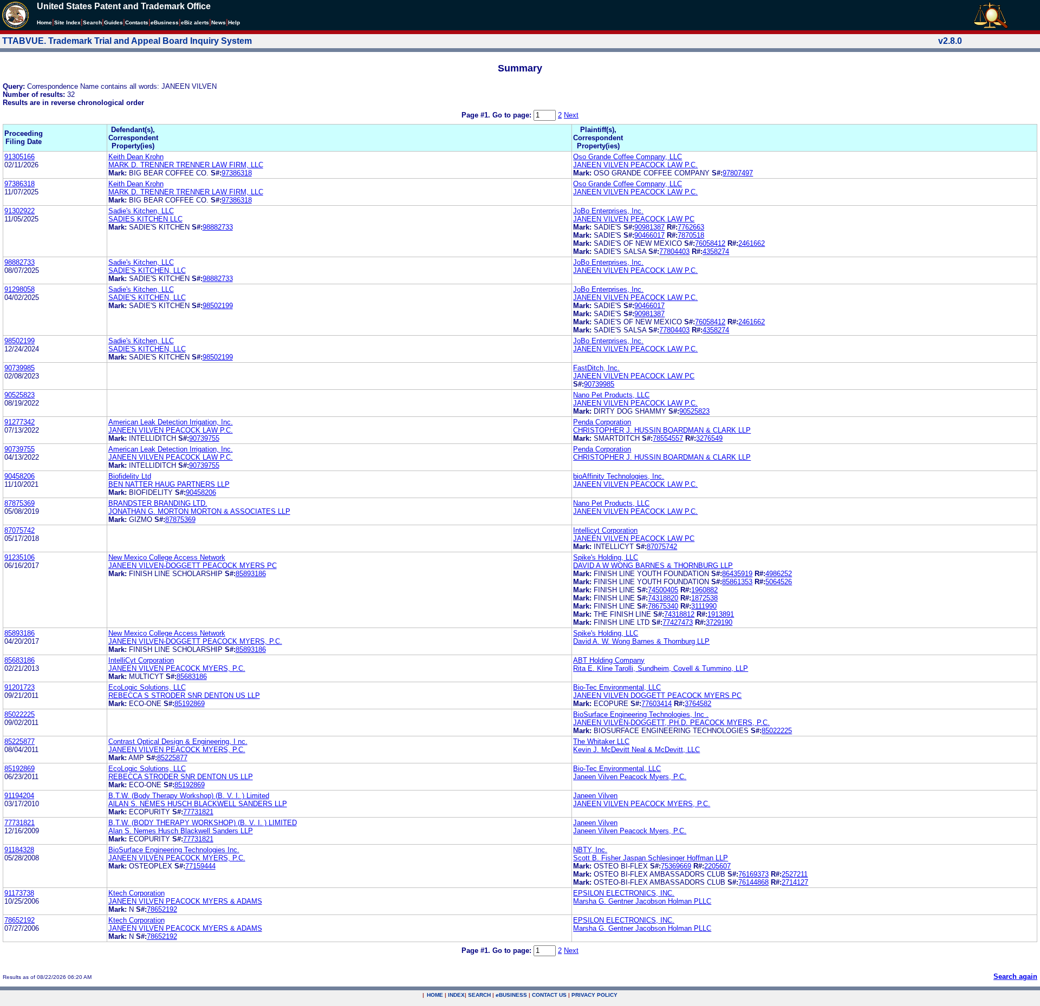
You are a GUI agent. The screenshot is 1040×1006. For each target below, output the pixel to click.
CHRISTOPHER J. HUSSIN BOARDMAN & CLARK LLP (662, 430)
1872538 (704, 598)
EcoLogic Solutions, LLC (147, 687)
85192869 (189, 704)
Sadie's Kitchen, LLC (141, 211)
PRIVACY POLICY (594, 995)
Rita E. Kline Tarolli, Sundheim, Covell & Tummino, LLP (660, 668)
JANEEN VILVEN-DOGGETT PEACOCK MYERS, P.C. (195, 641)
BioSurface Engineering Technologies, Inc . (640, 714)
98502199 (218, 306)
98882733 (218, 227)
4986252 (778, 574)
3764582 (698, 704)
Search (92, 22)
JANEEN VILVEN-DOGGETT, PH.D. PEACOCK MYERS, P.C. (671, 722)
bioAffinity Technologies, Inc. (618, 476)
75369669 (676, 866)
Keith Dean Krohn (136, 157)
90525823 (19, 395)
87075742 (19, 530)
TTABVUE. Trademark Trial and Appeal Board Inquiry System (127, 40)
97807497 (738, 173)
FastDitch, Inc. (596, 368)
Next (571, 115)
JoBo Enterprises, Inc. (608, 211)
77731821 (198, 812)
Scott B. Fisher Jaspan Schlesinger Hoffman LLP (650, 858)
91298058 (19, 289)
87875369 (19, 503)
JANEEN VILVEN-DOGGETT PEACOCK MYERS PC (192, 565)
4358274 (716, 251)
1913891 (720, 614)
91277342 (19, 422)
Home (44, 22)
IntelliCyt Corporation (141, 660)
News (218, 22)
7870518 (691, 235)
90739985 (19, 368)
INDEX (456, 995)
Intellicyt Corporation (605, 530)
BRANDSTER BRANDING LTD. (157, 503)
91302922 (19, 211)
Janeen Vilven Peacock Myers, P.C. (629, 777)
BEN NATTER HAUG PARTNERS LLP (169, 484)
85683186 (19, 660)
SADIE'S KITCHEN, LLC (147, 270)
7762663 (691, 227)
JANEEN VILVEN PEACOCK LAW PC (633, 219)
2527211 (795, 874)
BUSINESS (511, 995)
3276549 (709, 438)
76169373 (753, 874)
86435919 (737, 574)
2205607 (717, 866)
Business (165, 22)
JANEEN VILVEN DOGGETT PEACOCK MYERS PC (657, 695)
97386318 (237, 173)
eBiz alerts (195, 22)
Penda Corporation (602, 422)
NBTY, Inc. (590, 850)
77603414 (656, 704)
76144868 (753, 882)
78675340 (663, 606)
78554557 (668, 438)
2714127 (795, 882)
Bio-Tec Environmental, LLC (617, 687)
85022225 (19, 714)
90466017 (649, 235)
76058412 (710, 243)
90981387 (649, 227)
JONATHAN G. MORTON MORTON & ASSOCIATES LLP (199, 511)
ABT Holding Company (609, 660)
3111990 (704, 606)
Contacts (136, 22)
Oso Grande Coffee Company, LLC (627, 157)
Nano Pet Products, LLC (611, 395)
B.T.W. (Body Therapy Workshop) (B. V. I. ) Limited (188, 796)
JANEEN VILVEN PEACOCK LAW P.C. (635, 165)
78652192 (162, 909)
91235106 (19, 557)
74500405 (663, 590)
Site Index (67, 22)
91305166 (19, 157)
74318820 (663, 598)
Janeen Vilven (595, 796)
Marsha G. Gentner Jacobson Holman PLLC (642, 901)
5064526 (778, 582)
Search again (1015, 976)
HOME (435, 995)
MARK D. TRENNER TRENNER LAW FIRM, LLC (185, 165)
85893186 (251, 574)
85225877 (19, 741)
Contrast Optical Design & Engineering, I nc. (178, 741)
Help (234, 22)
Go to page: (513, 115)
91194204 (19, 796)
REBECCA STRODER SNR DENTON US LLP (180, 777)
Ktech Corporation (136, 893)
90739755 (204, 438)
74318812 (679, 614)
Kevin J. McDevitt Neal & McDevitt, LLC (636, 750)
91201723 (19, 687)
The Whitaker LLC (601, 741)
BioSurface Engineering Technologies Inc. (173, 850)
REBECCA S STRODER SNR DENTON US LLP (184, 695)
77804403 (674, 251)
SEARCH (479, 995)
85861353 (737, 582)
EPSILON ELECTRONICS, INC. (623, 893)
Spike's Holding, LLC (605, 557)
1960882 (704, 590)
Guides (113, 22)
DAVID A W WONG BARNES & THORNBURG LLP (653, 565)
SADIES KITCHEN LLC (145, 219)
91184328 (19, 850)
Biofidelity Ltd (129, 476)
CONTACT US (549, 995)
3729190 (719, 622)
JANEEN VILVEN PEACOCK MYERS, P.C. (176, 668)
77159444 (200, 866)
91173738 (19, 893)
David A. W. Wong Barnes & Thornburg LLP (641, 641)
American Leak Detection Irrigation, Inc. (170, 422)
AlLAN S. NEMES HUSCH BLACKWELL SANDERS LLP (197, 804)
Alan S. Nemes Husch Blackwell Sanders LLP (180, 831)
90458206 (19, 476)
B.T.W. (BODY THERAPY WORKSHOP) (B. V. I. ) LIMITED (202, 823)
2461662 (751, 243)
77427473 (677, 622)
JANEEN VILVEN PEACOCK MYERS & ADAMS (185, 901)
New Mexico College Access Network (166, 557)
